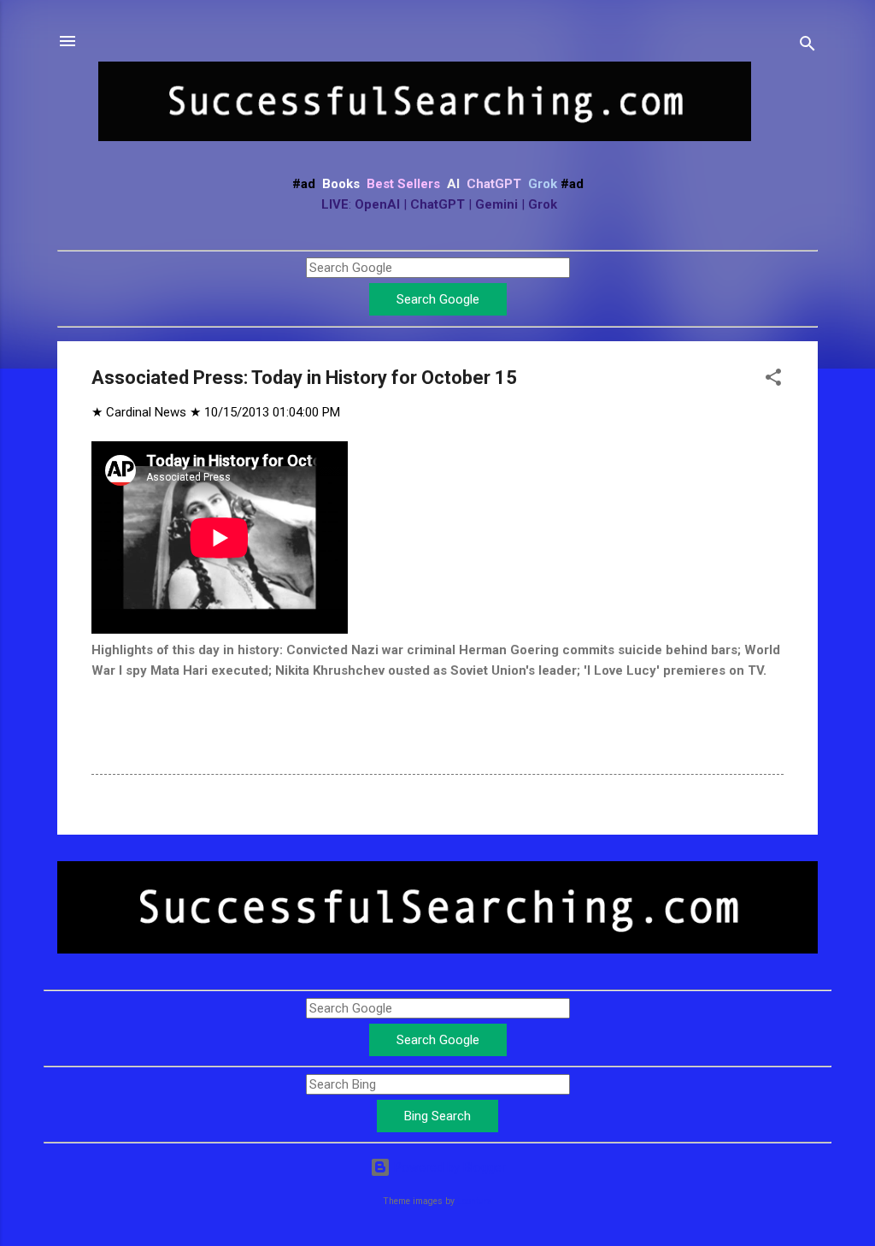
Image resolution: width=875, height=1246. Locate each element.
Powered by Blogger (448, 1167)
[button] (773, 380)
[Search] (807, 47)
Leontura (474, 1201)
